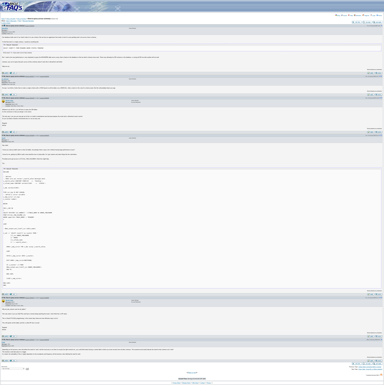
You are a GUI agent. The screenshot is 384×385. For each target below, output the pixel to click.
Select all (9, 44)
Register (366, 15)
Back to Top (192, 372)
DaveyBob (5, 28)
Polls (19, 21)
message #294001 (29, 297)
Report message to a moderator (374, 69)
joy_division (5, 79)
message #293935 (29, 25)
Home (380, 15)
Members (358, 15)
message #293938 (29, 98)
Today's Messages (11, 21)
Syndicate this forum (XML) (372, 375)
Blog (338, 15)
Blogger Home (186, 383)
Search (345, 15)
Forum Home (176, 383)
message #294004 (29, 339)
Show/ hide (15, 44)
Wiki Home (195, 383)
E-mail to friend (5, 23)
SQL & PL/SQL (10, 19)
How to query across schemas (15, 26)
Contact (202, 383)
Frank (3, 342)
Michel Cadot (9, 100)
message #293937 (29, 76)
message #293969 (29, 135)
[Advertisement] (203, 6)
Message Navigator (28, 21)
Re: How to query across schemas (14, 76)
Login (373, 15)
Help (351, 15)
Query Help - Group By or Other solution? (370, 369)
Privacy (209, 383)
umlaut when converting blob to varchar (369, 367)
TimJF (3, 138)
